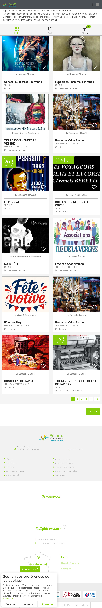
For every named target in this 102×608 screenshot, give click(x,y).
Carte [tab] (50, 33)
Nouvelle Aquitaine (70, 563)
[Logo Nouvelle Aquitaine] (71, 594)
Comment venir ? (30, 569)
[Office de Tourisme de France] (89, 594)
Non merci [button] (10, 604)
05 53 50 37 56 (77, 449)
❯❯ (97, 399)
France (64, 557)
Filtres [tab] (85, 33)
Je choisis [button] (28, 604)
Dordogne (66, 568)
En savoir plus (8, 598)
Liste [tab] (16, 33)
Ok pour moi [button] (47, 604)
